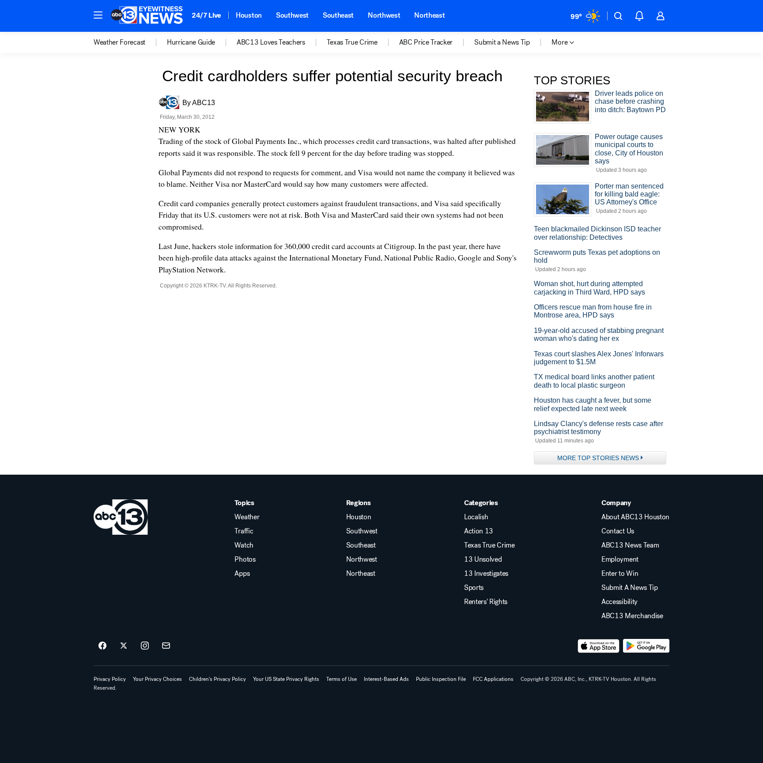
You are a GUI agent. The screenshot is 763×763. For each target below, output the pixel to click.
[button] (98, 15)
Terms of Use (341, 679)
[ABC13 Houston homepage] (147, 16)
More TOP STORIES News (598, 457)
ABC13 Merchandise (632, 615)
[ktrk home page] (121, 517)
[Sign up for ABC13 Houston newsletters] (166, 646)
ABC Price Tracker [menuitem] (426, 42)
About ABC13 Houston (635, 517)
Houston (249, 15)
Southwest (292, 15)
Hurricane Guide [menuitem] (191, 42)
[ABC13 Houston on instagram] (145, 646)
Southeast (338, 15)
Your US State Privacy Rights (286, 679)
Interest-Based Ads (386, 679)
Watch (243, 545)
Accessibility (619, 601)
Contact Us (617, 531)
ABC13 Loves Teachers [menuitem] (271, 42)
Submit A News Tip (629, 587)
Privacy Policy (110, 679)
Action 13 (478, 531)
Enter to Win (619, 573)
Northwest (384, 15)
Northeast (429, 15)
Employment (619, 559)
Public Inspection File (441, 679)
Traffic (243, 531)
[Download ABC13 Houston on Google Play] (646, 646)
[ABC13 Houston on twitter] (123, 646)
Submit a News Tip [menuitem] (502, 42)
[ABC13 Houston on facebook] (102, 646)
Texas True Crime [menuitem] (352, 42)
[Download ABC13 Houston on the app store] (599, 646)
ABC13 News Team (630, 545)
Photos (244, 559)
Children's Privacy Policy (217, 679)
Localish (476, 517)
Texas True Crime (489, 545)
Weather (246, 517)
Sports (473, 587)
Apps (241, 573)
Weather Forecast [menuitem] (119, 42)
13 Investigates (486, 573)
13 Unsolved (483, 559)
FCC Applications (493, 679)
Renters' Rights (485, 601)
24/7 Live (206, 15)
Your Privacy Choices (157, 679)
